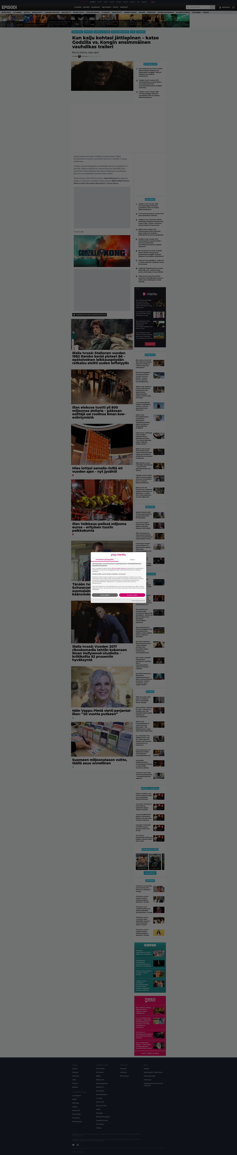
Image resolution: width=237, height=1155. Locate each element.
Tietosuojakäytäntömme (138, 600)
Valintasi (132, 559)
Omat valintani (105, 595)
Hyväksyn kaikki (132, 595)
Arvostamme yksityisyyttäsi (105, 559)
